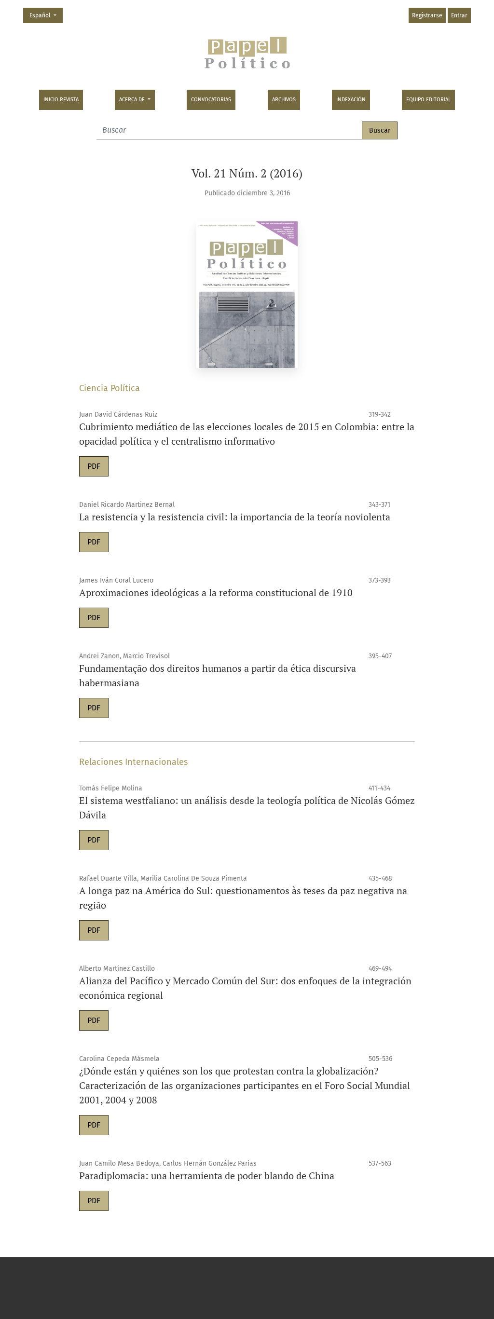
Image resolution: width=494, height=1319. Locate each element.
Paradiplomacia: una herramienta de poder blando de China (206, 1175)
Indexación (351, 99)
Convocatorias (211, 99)
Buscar (379, 130)
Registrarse (427, 15)
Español (46, 15)
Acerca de (132, 99)
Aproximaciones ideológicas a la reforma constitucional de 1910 (216, 592)
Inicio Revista (61, 99)
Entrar (459, 15)
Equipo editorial (428, 99)
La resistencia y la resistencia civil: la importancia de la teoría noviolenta (234, 516)
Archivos (284, 99)
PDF (93, 466)
